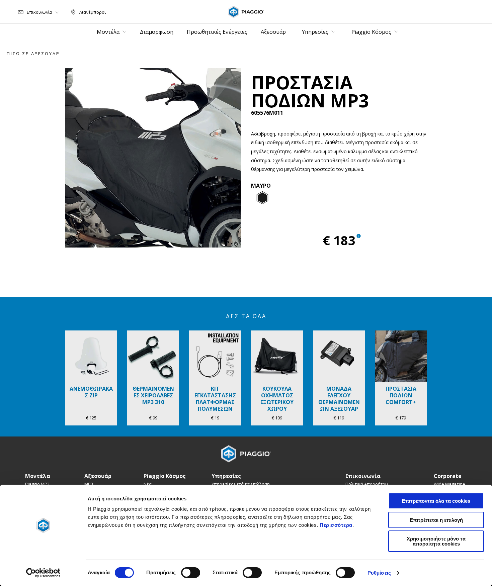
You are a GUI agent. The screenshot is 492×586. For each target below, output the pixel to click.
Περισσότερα (336, 525)
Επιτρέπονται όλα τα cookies (436, 501)
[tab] (262, 198)
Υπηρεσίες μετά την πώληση (241, 484)
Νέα (148, 484)
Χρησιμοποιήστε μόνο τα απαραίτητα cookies (436, 541)
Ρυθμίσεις (379, 573)
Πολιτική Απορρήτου (366, 484)
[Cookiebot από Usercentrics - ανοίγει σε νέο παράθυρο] (43, 573)
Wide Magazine (449, 484)
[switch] (190, 572)
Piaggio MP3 (37, 484)
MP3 (88, 484)
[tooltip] (262, 198)
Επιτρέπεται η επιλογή (436, 520)
